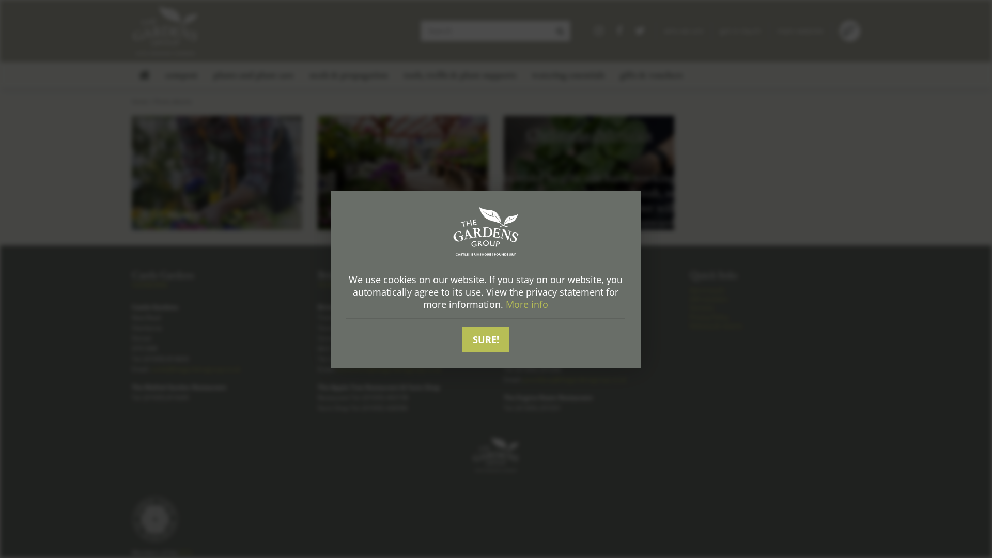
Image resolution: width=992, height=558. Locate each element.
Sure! (486, 339)
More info (527, 304)
